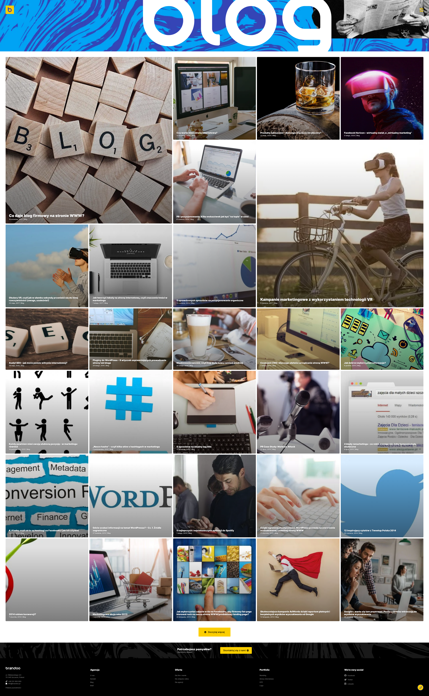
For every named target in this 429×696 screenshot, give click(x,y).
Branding (263, 675)
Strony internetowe (267, 679)
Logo (261, 686)
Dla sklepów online (182, 679)
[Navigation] (421, 10)
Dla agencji (179, 682)
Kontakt (93, 679)
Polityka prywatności (13, 688)
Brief (92, 686)
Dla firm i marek (180, 675)
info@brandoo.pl (14, 683)
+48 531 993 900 (14, 681)
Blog (92, 682)
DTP (261, 682)
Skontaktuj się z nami (234, 650)
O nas (92, 675)
